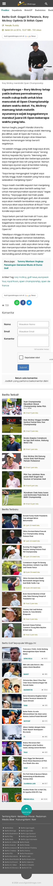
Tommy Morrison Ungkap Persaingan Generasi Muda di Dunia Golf (23, 265)
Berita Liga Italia (27, 830)
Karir (34, 819)
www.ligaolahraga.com (30, 882)
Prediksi (5, 10)
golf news (32, 277)
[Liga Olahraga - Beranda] (26, 3)
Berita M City (27, 867)
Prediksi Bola (29, 799)
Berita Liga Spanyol (28, 833)
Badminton (40, 10)
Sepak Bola (28, 658)
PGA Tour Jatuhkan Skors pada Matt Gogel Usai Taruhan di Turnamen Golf (35, 476)
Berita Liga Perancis (28, 836)
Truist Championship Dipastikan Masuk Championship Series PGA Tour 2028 (35, 405)
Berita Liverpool (11, 848)
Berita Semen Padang (28, 848)
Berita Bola (9, 828)
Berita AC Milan (11, 865)
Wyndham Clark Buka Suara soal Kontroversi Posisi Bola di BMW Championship (36, 494)
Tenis (25, 705)
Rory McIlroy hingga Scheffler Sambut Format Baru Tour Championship (36, 422)
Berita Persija (24, 845)
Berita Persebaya (26, 853)
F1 (24, 736)
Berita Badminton (11, 833)
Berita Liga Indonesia (29, 839)
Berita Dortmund (11, 862)
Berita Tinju (9, 836)
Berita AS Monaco (12, 867)
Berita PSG (9, 853)
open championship (29, 281)
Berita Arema (25, 850)
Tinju (25, 752)
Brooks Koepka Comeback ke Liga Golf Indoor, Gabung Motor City (36, 440)
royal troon (12, 281)
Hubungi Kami (23, 819)
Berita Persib (24, 842)
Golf (25, 768)
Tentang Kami (9, 816)
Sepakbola (17, 10)
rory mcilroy (20, 277)
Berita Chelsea (10, 850)
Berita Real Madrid (12, 859)
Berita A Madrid (28, 865)
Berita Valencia (27, 862)
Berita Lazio (26, 856)
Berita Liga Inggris (27, 828)
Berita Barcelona (11, 856)
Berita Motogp (10, 830)
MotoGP (28, 10)
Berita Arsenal (10, 845)
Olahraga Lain (29, 783)
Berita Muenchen (28, 859)
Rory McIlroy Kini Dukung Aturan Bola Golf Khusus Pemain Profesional (34, 458)
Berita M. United (11, 842)
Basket (26, 674)
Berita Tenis (9, 839)
